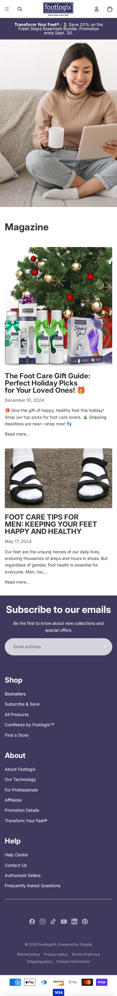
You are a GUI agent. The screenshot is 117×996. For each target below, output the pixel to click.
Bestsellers (15, 693)
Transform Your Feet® (26, 820)
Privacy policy (56, 954)
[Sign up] (104, 646)
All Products (16, 714)
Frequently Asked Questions (32, 885)
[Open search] (19, 9)
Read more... (17, 433)
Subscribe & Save (22, 703)
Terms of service (85, 954)
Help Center (16, 854)
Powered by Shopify (75, 944)
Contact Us (16, 865)
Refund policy (28, 954)
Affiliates (13, 799)
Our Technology (20, 779)
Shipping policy (40, 961)
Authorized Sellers (22, 875)
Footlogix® (47, 944)
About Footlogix (20, 769)
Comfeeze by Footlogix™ (29, 724)
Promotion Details (22, 810)
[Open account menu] (96, 9)
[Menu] (7, 9)
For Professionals (21, 789)
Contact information (73, 961)
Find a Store (16, 735)
